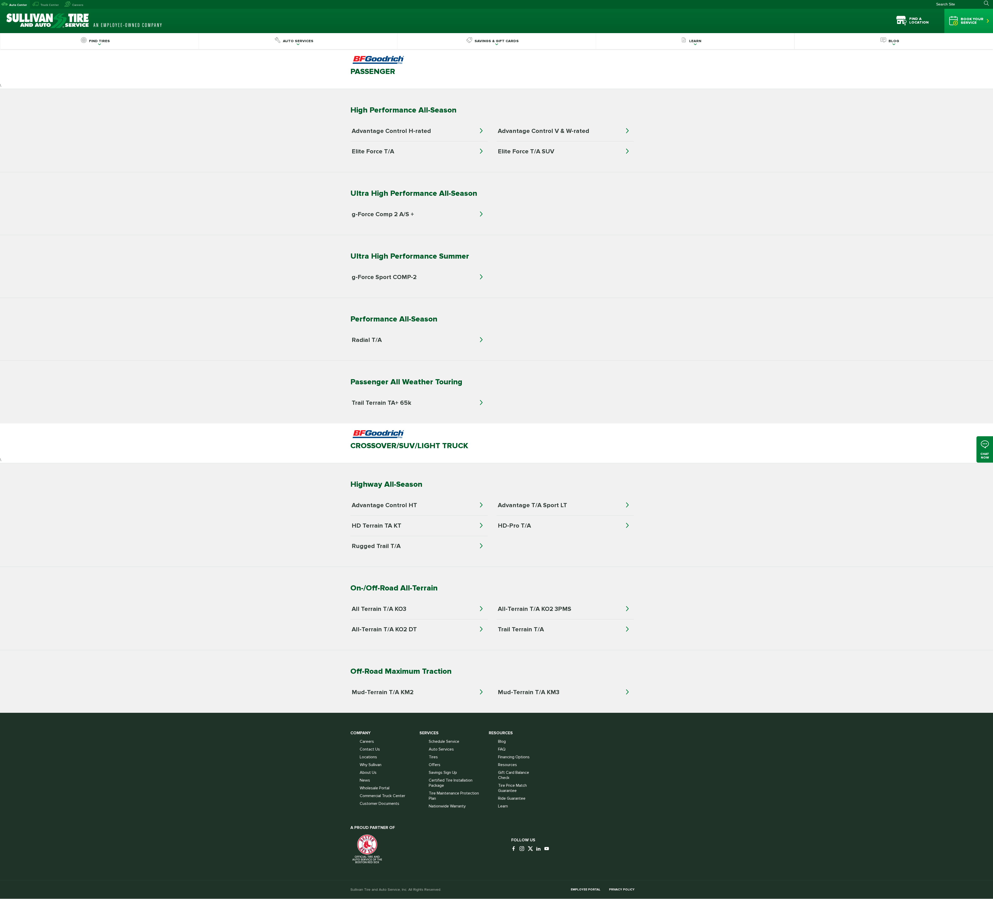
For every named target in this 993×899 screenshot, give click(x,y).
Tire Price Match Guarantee (512, 788)
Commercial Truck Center (382, 795)
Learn (503, 806)
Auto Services (441, 749)
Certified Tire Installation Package (450, 783)
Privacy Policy (622, 889)
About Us (368, 772)
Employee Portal (585, 889)
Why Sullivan (370, 764)
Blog (502, 741)
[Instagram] (523, 849)
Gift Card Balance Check (513, 775)
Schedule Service (444, 741)
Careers (77, 5)
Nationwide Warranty (447, 806)
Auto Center (18, 5)
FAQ (502, 749)
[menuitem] (99, 41)
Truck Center (49, 5)
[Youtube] (548, 849)
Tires (433, 757)
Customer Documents (379, 803)
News (365, 780)
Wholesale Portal (374, 788)
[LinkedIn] (539, 849)
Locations (368, 757)
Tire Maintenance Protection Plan (454, 796)
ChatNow (984, 455)
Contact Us (370, 749)
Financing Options (514, 757)
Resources (507, 764)
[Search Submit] (988, 3)
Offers (434, 764)
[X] (531, 849)
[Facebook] (514, 849)
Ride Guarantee (511, 798)
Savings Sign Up (443, 772)
